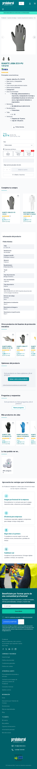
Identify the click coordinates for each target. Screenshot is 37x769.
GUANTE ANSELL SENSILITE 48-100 (7, 347)
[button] (3, 58)
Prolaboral (3, 18)
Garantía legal (6, 657)
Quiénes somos (6, 690)
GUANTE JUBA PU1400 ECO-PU (6, 435)
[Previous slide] (2, 37)
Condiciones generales (8, 663)
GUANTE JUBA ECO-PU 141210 (8, 213)
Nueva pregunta (18, 407)
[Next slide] (34, 37)
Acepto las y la (18, 617)
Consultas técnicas (7, 687)
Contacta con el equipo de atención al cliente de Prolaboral (9, 681)
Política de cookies (7, 666)
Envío (3, 698)
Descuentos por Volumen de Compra (10, 702)
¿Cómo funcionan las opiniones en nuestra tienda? (15, 385)
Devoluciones (6, 706)
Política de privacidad (8, 660)
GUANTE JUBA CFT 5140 (22, 347)
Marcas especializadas (8, 709)
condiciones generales (15, 617)
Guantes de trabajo (11, 18)
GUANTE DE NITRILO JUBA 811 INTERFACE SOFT (23, 435)
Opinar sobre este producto (18, 379)
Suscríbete (18, 611)
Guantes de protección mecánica (25, 18)
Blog (3, 712)
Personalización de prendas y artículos (10, 675)
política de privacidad (27, 617)
